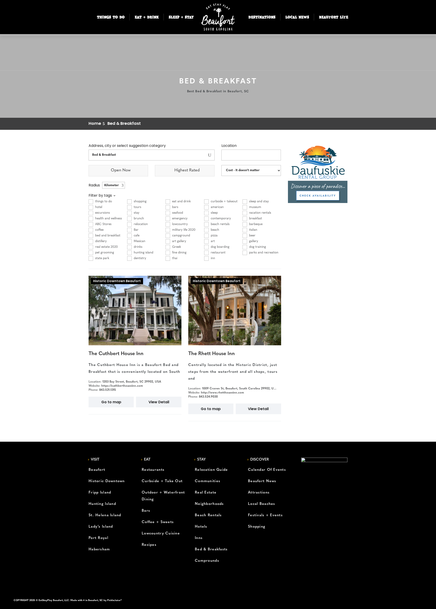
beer (251, 235)
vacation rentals (259, 213)
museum (254, 207)
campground (180, 235)
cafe (136, 235)
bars (174, 207)
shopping (139, 201)
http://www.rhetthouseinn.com (222, 392)
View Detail (159, 402)
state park (101, 258)
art (212, 241)
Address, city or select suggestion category (127, 145)
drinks (137, 247)
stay (136, 213)
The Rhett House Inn (211, 353)
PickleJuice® (114, 600)
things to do (103, 201)
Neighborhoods (209, 504)
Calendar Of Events (267, 470)
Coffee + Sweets (158, 522)
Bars (146, 511)
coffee (99, 230)
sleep (214, 213)
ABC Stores (102, 224)
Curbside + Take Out (162, 481)
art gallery (178, 241)
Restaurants (153, 470)
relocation (140, 224)
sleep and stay (258, 201)
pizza (214, 235)
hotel (98, 207)
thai (174, 258)
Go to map (111, 402)
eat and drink (181, 201)
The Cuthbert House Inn (116, 353)
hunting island (143, 252)
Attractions (259, 492)
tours (137, 207)
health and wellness (108, 218)
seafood (177, 213)
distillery (100, 241)
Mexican (139, 241)
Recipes (149, 545)
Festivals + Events (265, 515)
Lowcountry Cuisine (161, 533)
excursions (102, 213)
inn (212, 258)
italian (252, 230)
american (217, 207)
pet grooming (104, 252)
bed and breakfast (107, 235)
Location (229, 145)
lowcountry (179, 224)
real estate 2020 (106, 247)
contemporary (220, 218)
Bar (136, 230)
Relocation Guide (211, 470)
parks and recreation (263, 252)
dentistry (139, 258)
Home (95, 123)
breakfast (255, 218)
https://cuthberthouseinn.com (122, 385)
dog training (257, 247)
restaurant (217, 252)
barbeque (255, 224)
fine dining (178, 252)
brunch (138, 218)
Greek (176, 247)
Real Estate (205, 492)
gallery (253, 241)
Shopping (256, 527)
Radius (94, 185)
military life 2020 (183, 230)
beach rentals (220, 224)
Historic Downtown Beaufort (117, 281)
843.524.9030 (208, 396)
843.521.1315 (107, 389)
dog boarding (219, 247)
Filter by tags (101, 195)
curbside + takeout (224, 201)
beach (214, 230)
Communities (207, 481)
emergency (179, 218)
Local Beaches (261, 504)
